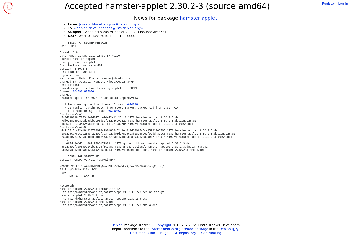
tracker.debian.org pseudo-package (179, 229)
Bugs (164, 233)
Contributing (211, 233)
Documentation (142, 233)
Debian (117, 225)
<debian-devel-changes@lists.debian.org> (108, 28)
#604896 (132, 104)
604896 (77, 91)
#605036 (114, 111)
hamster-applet (198, 18)
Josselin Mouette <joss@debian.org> (109, 24)
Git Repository (184, 233)
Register (328, 3)
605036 (89, 91)
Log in (343, 3)
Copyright (163, 225)
